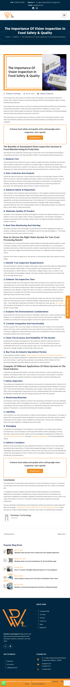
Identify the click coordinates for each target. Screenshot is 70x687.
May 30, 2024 (18, 576)
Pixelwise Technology (13, 94)
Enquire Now (35, 138)
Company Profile (44, 611)
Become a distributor (67, 307)
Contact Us (43, 621)
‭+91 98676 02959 (46, 669)
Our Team (42, 615)
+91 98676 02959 (19, 2)
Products (42, 618)
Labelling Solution (12, 668)
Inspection (10, 661)
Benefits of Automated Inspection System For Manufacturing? (35, 587)
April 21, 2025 (18, 550)
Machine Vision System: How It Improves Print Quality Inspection (36, 553)
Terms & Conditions (37, 684)
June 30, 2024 (18, 567)
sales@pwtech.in (38, 5)
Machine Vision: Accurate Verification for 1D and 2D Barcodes (35, 561)
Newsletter (43, 628)
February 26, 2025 (20, 559)
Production (49, 94)
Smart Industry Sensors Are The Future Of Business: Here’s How (36, 578)
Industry (42, 94)
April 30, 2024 (18, 584)
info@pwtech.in (46, 666)
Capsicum (55, 681)
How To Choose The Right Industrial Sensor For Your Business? (35, 570)
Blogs (41, 624)
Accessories (10, 664)
